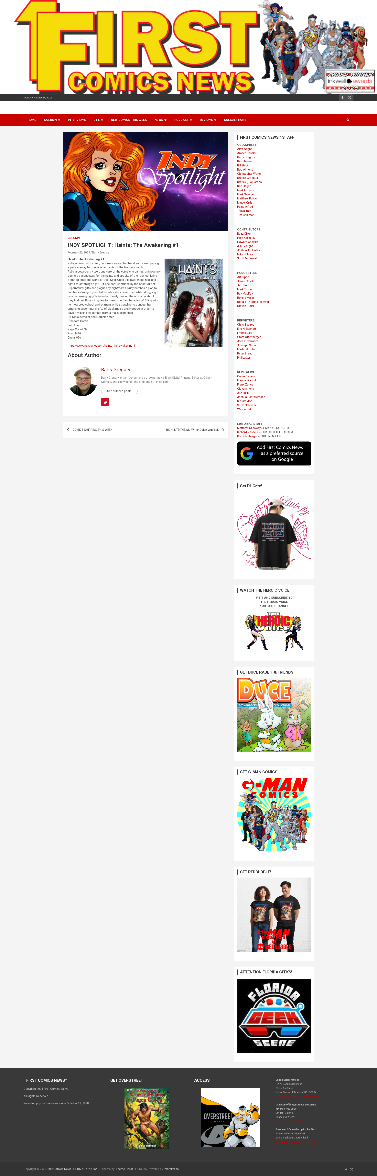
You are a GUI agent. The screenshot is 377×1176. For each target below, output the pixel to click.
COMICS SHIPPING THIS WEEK (92, 429)
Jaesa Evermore (247, 341)
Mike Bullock (245, 254)
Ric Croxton (244, 401)
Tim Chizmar (245, 215)
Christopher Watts (249, 173)
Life (97, 120)
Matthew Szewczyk (249, 428)
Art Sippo (243, 277)
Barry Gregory (100, 252)
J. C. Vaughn (245, 246)
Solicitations (235, 120)
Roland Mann (245, 297)
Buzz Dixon (244, 233)
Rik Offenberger (247, 436)
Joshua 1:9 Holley (248, 250)
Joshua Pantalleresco (251, 397)
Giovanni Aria (245, 388)
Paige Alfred (245, 206)
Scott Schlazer (246, 405)
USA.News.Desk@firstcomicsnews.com (297, 1096)
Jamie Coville (245, 281)
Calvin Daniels (246, 376)
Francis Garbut (246, 380)
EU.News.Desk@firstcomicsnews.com (296, 1141)
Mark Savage (245, 194)
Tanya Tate (244, 211)
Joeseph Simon (247, 345)
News (159, 120)
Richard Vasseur (247, 432)
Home (31, 120)
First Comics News (59, 1169)
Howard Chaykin (247, 242)
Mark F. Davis (245, 190)
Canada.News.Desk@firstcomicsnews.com (299, 1121)
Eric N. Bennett (246, 328)
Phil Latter (243, 357)
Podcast (181, 120)
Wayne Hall (244, 409)
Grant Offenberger (249, 337)
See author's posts (119, 391)
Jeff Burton (244, 285)
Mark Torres (245, 289)
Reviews (206, 120)
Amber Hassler (246, 153)
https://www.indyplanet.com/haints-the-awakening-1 (101, 345)
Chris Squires (245, 324)
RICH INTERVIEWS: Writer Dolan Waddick (192, 429)
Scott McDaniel (247, 258)
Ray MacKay (245, 293)
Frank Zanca (245, 384)
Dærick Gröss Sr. (248, 178)
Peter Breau (244, 353)
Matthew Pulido (247, 198)
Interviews (77, 120)
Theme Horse (125, 1169)
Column (50, 120)
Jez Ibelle (243, 393)
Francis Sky (244, 333)
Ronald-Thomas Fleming (253, 302)
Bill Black (242, 165)
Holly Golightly (246, 238)
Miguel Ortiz (244, 202)
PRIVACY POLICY (86, 1169)
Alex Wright (244, 149)
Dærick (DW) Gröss (249, 182)
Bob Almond (245, 169)
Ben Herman (245, 161)
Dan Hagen (244, 186)
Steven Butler (245, 306)
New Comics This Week (129, 120)
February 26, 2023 (79, 252)
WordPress (171, 1169)
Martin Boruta (246, 349)
